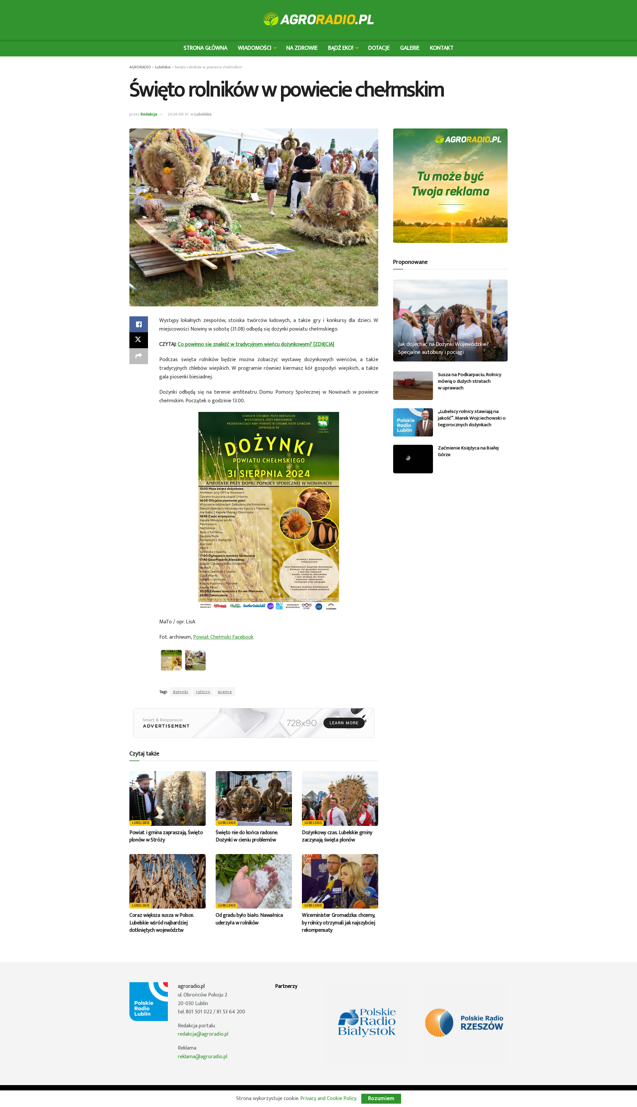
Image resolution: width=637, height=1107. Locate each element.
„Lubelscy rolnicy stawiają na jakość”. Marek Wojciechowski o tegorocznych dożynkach (472, 418)
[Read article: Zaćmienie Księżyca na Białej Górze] (413, 459)
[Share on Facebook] (138, 324)
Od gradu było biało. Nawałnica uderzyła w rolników (249, 919)
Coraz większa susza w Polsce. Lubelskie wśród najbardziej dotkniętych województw (161, 923)
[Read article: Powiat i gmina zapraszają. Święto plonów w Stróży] (167, 798)
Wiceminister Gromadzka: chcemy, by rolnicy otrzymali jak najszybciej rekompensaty (338, 923)
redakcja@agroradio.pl (203, 1034)
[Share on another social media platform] (138, 356)
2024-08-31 (178, 114)
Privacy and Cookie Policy (328, 1098)
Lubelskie (203, 114)
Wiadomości (254, 48)
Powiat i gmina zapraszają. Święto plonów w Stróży (166, 836)
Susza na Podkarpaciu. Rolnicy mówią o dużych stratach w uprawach (469, 381)
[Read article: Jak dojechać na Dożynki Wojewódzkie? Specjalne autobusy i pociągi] (450, 320)
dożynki (180, 691)
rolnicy (203, 691)
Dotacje (378, 48)
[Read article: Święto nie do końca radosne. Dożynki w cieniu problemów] (254, 798)
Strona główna (205, 48)
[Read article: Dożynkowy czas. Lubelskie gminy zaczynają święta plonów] (340, 798)
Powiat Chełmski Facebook (223, 637)
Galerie (409, 48)
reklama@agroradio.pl (202, 1056)
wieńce (225, 691)
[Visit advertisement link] (253, 723)
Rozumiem (381, 1098)
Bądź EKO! (340, 48)
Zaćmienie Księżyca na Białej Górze (468, 451)
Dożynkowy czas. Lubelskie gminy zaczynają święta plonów (337, 836)
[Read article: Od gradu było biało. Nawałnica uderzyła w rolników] (254, 881)
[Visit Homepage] (318, 20)
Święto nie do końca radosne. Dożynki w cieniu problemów (247, 836)
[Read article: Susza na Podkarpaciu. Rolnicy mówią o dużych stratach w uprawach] (413, 385)
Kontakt (442, 48)
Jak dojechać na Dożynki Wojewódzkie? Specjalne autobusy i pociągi (443, 348)
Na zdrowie (302, 48)
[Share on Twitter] (138, 340)
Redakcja (149, 114)
